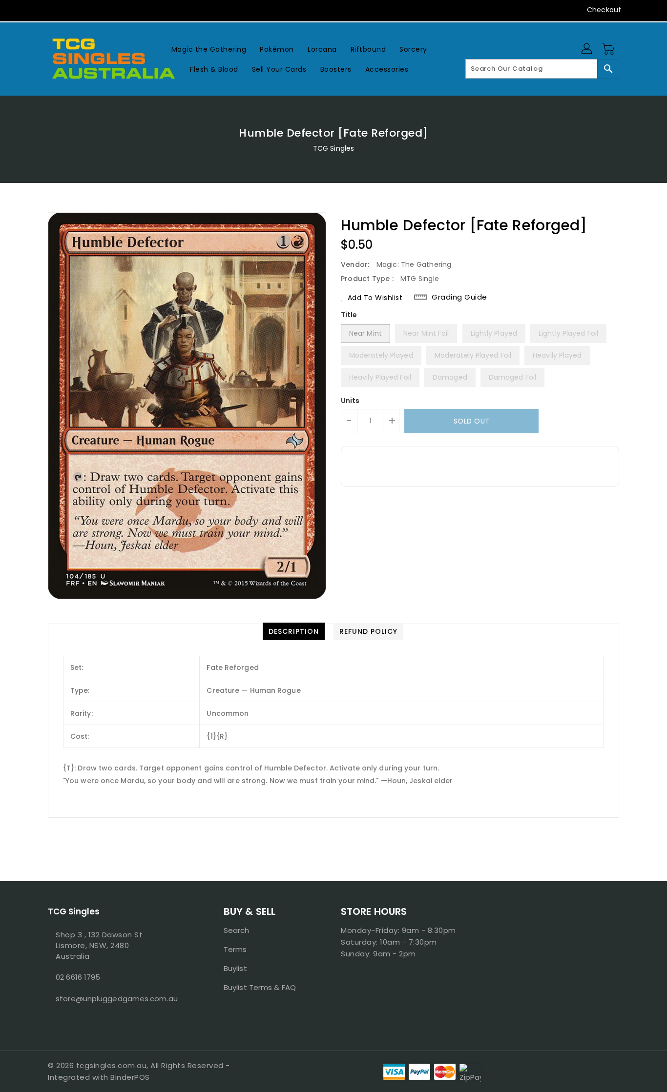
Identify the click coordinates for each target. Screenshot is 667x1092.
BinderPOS (130, 1077)
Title (349, 315)
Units (350, 400)
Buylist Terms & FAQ (260, 987)
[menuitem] (209, 49)
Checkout (604, 10)
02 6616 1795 (78, 977)
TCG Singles (333, 148)
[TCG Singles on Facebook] (34, 9)
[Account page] (587, 49)
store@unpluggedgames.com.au (116, 998)
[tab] (294, 631)
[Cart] (609, 49)
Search (237, 930)
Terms (235, 949)
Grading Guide (459, 297)
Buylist (235, 968)
